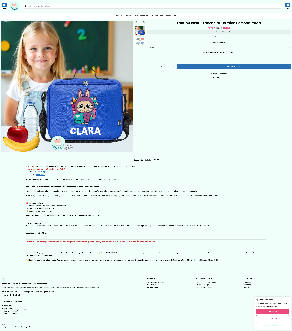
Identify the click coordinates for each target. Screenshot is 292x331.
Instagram (248, 285)
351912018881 (153, 287)
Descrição (138, 160)
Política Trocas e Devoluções (206, 282)
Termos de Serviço (202, 285)
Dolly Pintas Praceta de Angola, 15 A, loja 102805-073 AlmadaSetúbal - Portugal (15, 310)
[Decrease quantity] (149, 66)
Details (148, 160)
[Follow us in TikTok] (19, 295)
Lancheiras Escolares (130, 15)
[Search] (26, 6)
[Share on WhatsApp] (217, 77)
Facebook (247, 282)
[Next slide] (142, 23)
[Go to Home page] (14, 6)
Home (118, 15)
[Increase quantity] (174, 66)
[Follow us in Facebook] (13, 295)
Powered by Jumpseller (23, 327)
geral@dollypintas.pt (157, 282)
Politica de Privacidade (204, 287)
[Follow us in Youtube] (16, 295)
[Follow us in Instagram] (10, 295)
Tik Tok (246, 287)
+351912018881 (154, 285)
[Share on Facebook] (213, 77)
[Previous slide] (137, 23)
